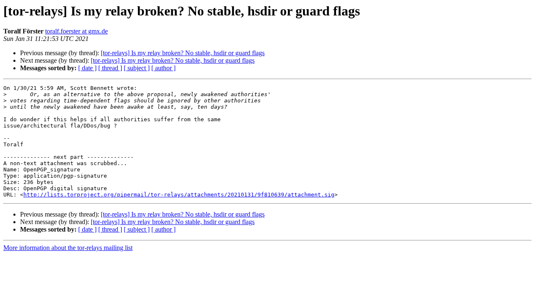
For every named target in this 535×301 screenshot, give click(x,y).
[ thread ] (110, 67)
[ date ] (87, 67)
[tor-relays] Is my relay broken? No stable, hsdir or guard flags (183, 52)
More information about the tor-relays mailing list (67, 247)
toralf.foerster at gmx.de (76, 31)
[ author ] (163, 67)
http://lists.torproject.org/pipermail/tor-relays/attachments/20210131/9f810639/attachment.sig (178, 194)
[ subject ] (137, 67)
